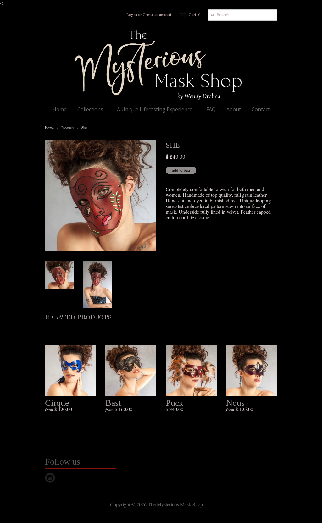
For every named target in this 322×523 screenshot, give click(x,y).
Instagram (50, 478)
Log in (131, 15)
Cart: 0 (194, 15)
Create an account (157, 15)
